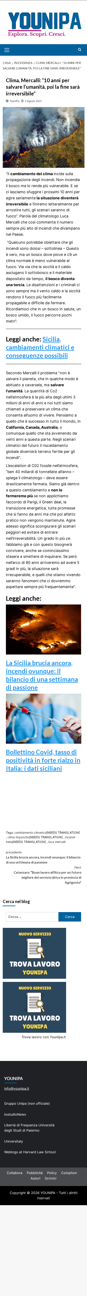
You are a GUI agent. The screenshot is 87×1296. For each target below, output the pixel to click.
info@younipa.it (16, 1088)
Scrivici (50, 1178)
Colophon (69, 1173)
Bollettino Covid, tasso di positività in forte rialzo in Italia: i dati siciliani (43, 760)
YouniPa (14, 101)
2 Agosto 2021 (33, 101)
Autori (35, 1178)
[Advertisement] (43, 1250)
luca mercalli (56, 842)
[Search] (79, 49)
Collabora (14, 1173)
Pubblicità (35, 1173)
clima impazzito (18, 837)
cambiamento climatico (30, 832)
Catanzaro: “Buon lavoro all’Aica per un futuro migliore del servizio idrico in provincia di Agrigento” (47, 874)
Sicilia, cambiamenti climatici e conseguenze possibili (40, 347)
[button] (12, 50)
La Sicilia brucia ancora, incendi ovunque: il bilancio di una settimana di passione (43, 857)
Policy (52, 1173)
